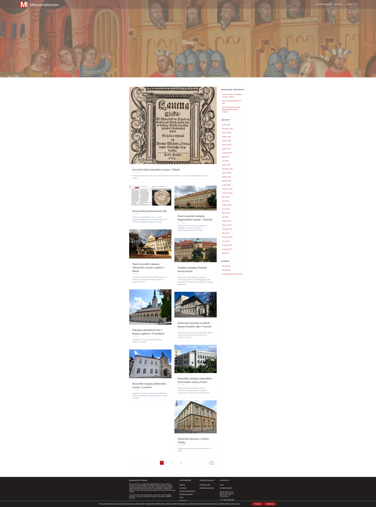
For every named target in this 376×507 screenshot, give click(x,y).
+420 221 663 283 (228, 500)
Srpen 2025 (226, 165)
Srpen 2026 (226, 125)
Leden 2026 (226, 149)
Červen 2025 (226, 173)
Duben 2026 (226, 141)
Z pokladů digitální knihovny (232, 274)
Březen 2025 (226, 181)
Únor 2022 (226, 241)
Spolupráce (182, 488)
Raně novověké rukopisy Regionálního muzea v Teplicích (231, 109)
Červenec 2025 (227, 169)
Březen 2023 (226, 225)
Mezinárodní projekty (186, 494)
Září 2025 (225, 161)
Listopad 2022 (227, 229)
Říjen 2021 (226, 253)
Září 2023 (225, 217)
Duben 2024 (226, 205)
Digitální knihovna (324, 4)
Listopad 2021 (227, 249)
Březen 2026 (226, 145)
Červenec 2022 (227, 237)
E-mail (222, 485)
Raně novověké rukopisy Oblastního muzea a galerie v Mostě (148, 268)
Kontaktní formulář (226, 488)
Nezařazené (226, 270)
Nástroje (182, 485)
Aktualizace (226, 266)
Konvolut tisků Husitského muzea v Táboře (156, 169)
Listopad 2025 (227, 153)
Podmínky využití (205, 485)
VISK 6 (181, 497)
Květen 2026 (226, 137)
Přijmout (257, 504)
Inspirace (338, 4)
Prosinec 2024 (227, 189)
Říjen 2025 (226, 157)
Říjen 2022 (226, 233)
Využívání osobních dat (207, 488)
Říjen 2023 (226, 213)
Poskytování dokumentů (187, 491)
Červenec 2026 (227, 129)
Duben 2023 (226, 221)
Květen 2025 (226, 177)
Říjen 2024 (226, 197)
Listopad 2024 (227, 193)
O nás (349, 4)
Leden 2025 (226, 185)
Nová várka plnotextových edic (149, 211)
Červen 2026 (226, 133)
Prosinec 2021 (227, 245)
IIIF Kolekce (183, 500)
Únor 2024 (226, 209)
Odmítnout (270, 504)
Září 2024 (225, 201)
